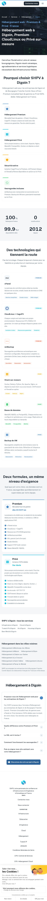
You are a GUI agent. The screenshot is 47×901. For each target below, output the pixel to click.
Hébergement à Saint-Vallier (12, 661)
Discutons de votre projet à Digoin (25, 762)
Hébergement (26, 17)
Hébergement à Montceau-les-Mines (16, 648)
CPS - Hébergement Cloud (23, 861)
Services (14, 17)
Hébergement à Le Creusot (12, 658)
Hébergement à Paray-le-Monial (14, 664)
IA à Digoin (22, 628)
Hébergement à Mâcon (10, 651)
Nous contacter (23, 805)
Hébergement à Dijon (29, 651)
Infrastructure (23, 814)
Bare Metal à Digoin (9, 631)
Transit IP (23, 842)
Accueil (4, 17)
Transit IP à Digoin (8, 628)
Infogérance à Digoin (10, 625)
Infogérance (23, 825)
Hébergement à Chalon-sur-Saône (15, 654)
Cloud (23, 830)
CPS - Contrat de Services (24, 856)
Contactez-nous (31, 3)
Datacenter (23, 819)
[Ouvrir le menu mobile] (42, 3)
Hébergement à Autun (33, 661)
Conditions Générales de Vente (23, 850)
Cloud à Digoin (25, 625)
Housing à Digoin (34, 628)
